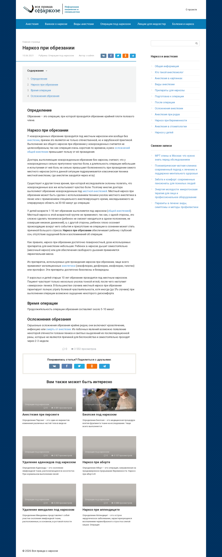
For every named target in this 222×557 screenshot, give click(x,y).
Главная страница (31, 42)
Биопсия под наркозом (100, 414)
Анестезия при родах (167, 114)
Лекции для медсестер (151, 23)
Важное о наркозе (56, 23)
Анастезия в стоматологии (171, 126)
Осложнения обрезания (45, 96)
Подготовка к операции (169, 96)
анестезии (33, 140)
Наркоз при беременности (171, 120)
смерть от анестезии (58, 329)
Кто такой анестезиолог (169, 72)
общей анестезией (119, 210)
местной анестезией (95, 191)
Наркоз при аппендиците (101, 509)
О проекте (191, 9)
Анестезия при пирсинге (40, 414)
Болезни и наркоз (183, 23)
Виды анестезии (84, 23)
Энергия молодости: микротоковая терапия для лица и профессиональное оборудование (176, 193)
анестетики (68, 265)
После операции (165, 102)
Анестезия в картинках (168, 78)
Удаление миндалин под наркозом (48, 509)
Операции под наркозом (115, 23)
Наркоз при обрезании (44, 84)
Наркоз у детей (164, 132)
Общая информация (167, 66)
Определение (39, 78)
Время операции (41, 90)
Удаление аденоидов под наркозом (49, 462)
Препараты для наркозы (170, 90)
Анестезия (32, 23)
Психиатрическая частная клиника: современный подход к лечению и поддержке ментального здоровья (176, 169)
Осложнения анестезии (169, 108)
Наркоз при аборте (96, 462)
